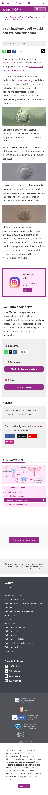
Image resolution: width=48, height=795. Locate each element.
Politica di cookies (12, 635)
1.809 (7, 3)
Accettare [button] (24, 786)
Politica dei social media (15, 647)
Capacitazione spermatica (15, 496)
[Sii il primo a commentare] (43, 51)
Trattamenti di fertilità (17, 17)
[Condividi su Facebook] (14, 51)
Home (4, 17)
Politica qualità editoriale (15, 627)
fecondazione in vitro (12, 62)
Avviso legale (10, 623)
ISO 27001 (9, 607)
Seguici (27, 290)
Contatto (8, 619)
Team (7, 592)
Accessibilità (10, 615)
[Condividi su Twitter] (9, 51)
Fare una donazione (24, 387)
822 (44, 3)
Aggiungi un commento (24, 540)
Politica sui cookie (14, 780)
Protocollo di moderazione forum (19, 643)
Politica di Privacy (12, 631)
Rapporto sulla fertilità (14, 599)
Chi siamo (9, 588)
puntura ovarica (22, 80)
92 (32, 3)
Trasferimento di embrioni (16, 504)
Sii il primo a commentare (26, 369)
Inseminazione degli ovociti (16, 500)
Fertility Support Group (14, 595)
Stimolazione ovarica (13, 492)
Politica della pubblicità (14, 639)
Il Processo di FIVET (17, 20)
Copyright (9, 651)
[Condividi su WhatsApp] (4, 51)
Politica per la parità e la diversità (19, 611)
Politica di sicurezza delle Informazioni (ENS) (23, 603)
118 (20, 3)
